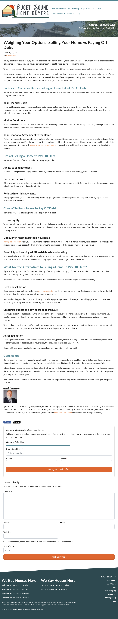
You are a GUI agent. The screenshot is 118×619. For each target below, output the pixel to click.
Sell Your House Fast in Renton (54, 589)
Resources (112, 594)
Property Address (14, 449)
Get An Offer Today (108, 577)
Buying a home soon (12, 241)
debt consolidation (46, 291)
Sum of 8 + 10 (9, 546)
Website (6, 532)
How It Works (57, 13)
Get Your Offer (85, 28)
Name (6, 522)
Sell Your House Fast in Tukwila (15, 585)
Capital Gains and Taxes (91, 8)
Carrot (40, 609)
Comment (8, 491)
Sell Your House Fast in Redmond (16, 589)
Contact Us (110, 28)
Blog (114, 601)
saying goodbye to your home (42, 145)
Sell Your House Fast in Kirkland (15, 597)
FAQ (78, 13)
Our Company (98, 28)
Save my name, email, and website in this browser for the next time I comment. (40, 541)
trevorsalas (11, 55)
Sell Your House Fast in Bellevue (15, 593)
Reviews (70, 13)
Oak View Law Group (63, 412)
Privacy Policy (110, 597)
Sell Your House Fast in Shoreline (55, 585)
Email (64, 458)
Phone (9, 458)
